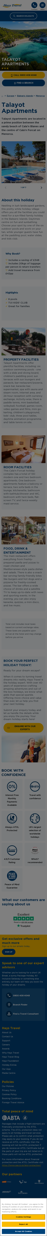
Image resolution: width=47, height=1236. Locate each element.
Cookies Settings (23, 1217)
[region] (23, 1217)
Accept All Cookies (23, 1231)
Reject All (23, 1224)
